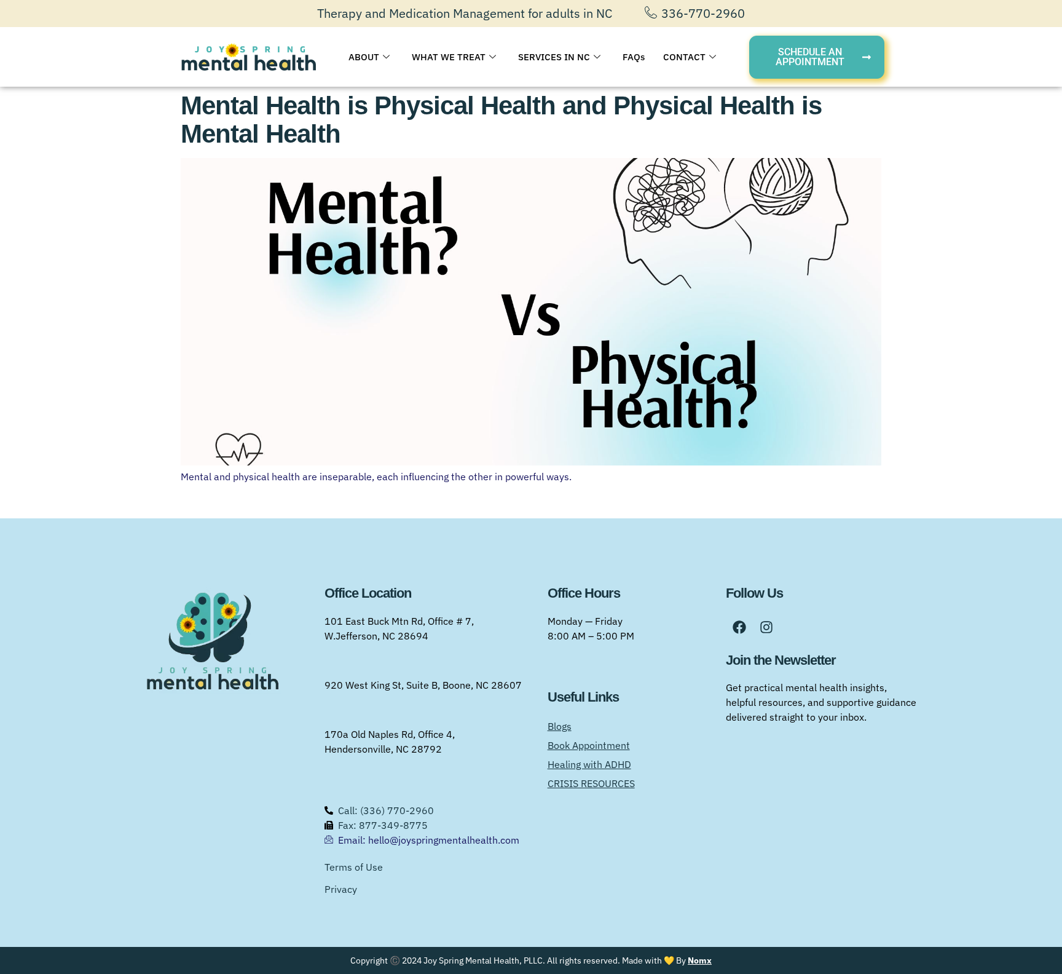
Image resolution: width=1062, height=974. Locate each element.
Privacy (340, 889)
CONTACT (684, 57)
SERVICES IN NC (554, 57)
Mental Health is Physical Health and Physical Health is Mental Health (501, 119)
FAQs (634, 57)
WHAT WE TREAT (449, 57)
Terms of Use (353, 867)
